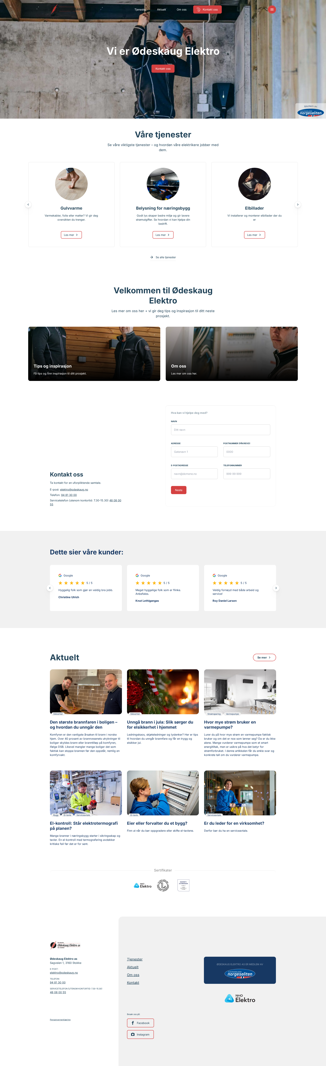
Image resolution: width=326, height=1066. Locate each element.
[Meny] (272, 9)
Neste (178, 490)
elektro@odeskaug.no (74, 489)
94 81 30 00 (69, 495)
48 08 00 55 (58, 992)
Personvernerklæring (60, 1019)
